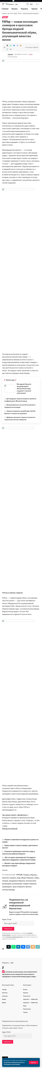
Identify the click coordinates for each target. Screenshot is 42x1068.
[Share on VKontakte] (14, 45)
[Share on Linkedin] (18, 947)
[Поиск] (27, 4)
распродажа (6, 884)
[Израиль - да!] (12, 4)
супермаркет (7, 887)
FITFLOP (19, 875)
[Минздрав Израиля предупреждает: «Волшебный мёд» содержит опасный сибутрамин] (9, 389)
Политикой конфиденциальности (14, 1062)
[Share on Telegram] (17, 45)
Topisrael (10, 54)
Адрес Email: (6, 919)
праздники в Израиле (17, 881)
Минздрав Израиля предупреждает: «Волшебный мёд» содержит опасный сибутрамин (24, 388)
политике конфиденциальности (14, 937)
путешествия (31, 881)
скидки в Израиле (29, 884)
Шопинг (28, 887)
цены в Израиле (19, 887)
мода (19, 878)
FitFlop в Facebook (9, 829)
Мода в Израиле (27, 878)
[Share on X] (7, 45)
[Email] (20, 45)
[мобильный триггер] (4, 4)
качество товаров (9, 878)
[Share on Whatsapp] (10, 45)
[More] (10, 49)
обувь (36, 878)
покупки (5, 881)
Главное (26, 875)
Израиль (33, 875)
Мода (5, 17)
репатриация (17, 884)
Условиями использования (12, 1064)
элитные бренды (8, 890)
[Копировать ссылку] (7, 49)
